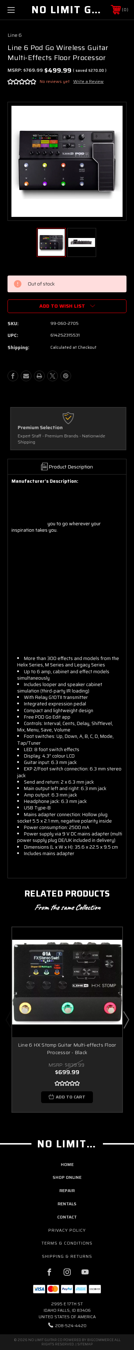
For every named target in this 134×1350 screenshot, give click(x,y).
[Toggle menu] (19, 10)
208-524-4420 (70, 1325)
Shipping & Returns (67, 1256)
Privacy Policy (67, 1230)
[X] (52, 376)
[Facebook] (13, 376)
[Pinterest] (65, 376)
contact (67, 1216)
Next (125, 1019)
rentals (67, 1203)
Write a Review (88, 81)
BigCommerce (100, 1339)
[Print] (39, 376)
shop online (67, 1177)
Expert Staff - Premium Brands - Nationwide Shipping (60, 439)
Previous (8, 1019)
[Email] (26, 376)
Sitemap (85, 1344)
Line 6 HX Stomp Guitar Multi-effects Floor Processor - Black (67, 1048)
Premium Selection (38, 427)
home (67, 1164)
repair (67, 1190)
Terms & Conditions (67, 1243)
